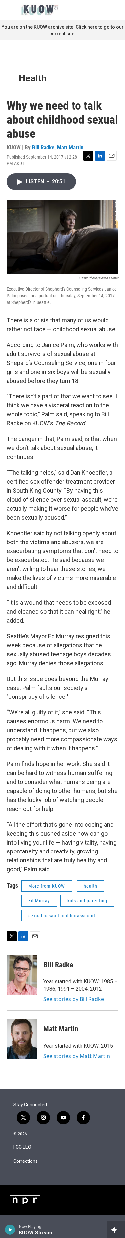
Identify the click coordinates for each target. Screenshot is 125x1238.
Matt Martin (70, 147)
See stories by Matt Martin (76, 1056)
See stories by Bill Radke (73, 999)
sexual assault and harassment (61, 915)
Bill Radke (43, 147)
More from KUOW (46, 886)
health (90, 886)
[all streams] (116, 1229)
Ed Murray (39, 900)
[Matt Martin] (22, 1039)
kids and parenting (87, 900)
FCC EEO (22, 1147)
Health (32, 78)
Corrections (25, 1161)
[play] (10, 1229)
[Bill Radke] (22, 975)
